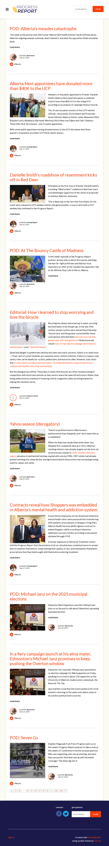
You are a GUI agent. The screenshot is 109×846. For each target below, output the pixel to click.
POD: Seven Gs (24, 737)
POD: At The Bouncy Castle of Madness (47, 250)
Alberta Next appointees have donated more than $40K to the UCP (51, 86)
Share (17, 64)
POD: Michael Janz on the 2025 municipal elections (48, 596)
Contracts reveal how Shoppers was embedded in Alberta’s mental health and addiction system (54, 507)
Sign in (11, 837)
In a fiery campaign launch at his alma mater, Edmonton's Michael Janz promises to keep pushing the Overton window (50, 658)
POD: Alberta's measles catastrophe (43, 28)
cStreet (97, 840)
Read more (15, 47)
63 (61, 791)
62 (56, 791)
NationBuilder (94, 837)
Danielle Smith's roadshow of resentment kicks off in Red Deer (53, 177)
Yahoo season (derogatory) (35, 423)
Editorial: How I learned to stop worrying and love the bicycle (52, 315)
